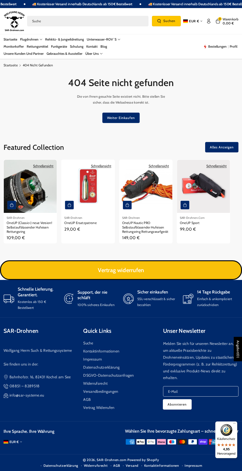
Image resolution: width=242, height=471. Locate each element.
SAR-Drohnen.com (111, 460)
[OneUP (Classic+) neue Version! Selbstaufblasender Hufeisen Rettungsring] (30, 186)
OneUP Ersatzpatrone (80, 223)
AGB (87, 399)
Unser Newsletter (184, 330)
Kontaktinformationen (101, 351)
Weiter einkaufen (121, 118)
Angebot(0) (238, 349)
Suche (88, 343)
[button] (226, 21)
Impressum (92, 359)
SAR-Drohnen (21, 330)
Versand (132, 465)
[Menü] (234, 424)
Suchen (169, 21)
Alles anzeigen (222, 147)
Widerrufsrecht (95, 383)
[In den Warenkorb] (11, 205)
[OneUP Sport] (203, 186)
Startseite (11, 65)
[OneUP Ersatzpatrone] (87, 186)
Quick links (97, 330)
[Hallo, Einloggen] (209, 21)
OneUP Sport (189, 223)
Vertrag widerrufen (121, 270)
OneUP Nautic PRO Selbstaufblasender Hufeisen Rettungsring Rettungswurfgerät (145, 227)
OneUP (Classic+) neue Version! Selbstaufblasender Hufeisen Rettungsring (29, 227)
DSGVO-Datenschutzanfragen (108, 375)
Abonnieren (177, 404)
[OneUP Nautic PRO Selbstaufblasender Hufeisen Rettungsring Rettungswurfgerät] (145, 186)
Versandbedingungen (100, 391)
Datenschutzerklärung (101, 367)
